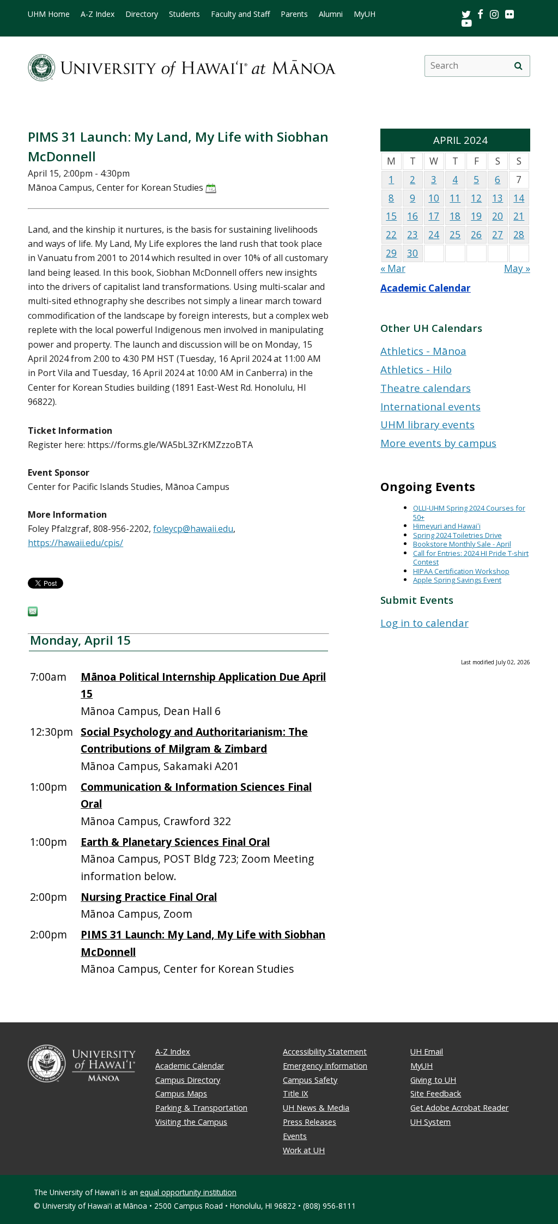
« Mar (392, 268)
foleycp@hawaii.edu (193, 529)
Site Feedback (435, 1093)
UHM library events (427, 424)
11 (455, 198)
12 (476, 198)
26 (476, 234)
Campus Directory (187, 1080)
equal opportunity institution (188, 1192)
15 (391, 216)
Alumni (331, 14)
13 (497, 198)
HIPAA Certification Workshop (461, 571)
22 (391, 234)
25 (455, 234)
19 (476, 216)
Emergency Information (325, 1066)
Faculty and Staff (240, 14)
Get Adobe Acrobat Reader (459, 1107)
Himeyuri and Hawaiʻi (447, 526)
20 (497, 216)
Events (295, 1136)
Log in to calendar (424, 622)
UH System (430, 1122)
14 (518, 198)
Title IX (295, 1093)
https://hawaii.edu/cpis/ (75, 543)
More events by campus (438, 443)
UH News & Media (316, 1107)
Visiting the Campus (191, 1122)
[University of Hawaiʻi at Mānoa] (182, 66)
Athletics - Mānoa (423, 350)
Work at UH (304, 1150)
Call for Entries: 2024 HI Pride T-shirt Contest (471, 557)
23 (412, 234)
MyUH (364, 14)
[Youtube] (467, 22)
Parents (294, 14)
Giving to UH (433, 1080)
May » (517, 268)
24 (433, 234)
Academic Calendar (425, 288)
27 (497, 234)
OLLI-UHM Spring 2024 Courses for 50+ (469, 512)
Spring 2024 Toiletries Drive (457, 535)
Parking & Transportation (201, 1107)
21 (518, 216)
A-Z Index (97, 14)
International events (430, 406)
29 (391, 253)
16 (412, 216)
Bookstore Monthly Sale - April (462, 544)
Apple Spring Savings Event (457, 580)
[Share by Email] (33, 613)
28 (518, 234)
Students (184, 14)
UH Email (426, 1051)
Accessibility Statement (325, 1051)
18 (455, 216)
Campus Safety (310, 1080)
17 (433, 216)
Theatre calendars (425, 388)
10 (433, 198)
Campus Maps (181, 1093)
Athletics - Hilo (416, 369)
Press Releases (309, 1122)
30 (412, 253)
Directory (141, 14)
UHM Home (49, 14)
